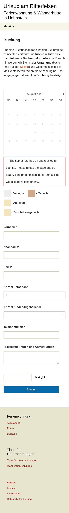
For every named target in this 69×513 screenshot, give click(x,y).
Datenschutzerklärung (19, 499)
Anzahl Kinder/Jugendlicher (22, 307)
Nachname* (11, 246)
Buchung (12, 433)
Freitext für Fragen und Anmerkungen (29, 346)
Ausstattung (13, 422)
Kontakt (11, 488)
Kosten (24, 66)
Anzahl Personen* (16, 286)
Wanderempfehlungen (19, 465)
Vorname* (10, 227)
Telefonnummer (14, 326)
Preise (10, 428)
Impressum (13, 493)
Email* (8, 267)
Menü (7, 26)
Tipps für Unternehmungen (22, 460)
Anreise (11, 482)
